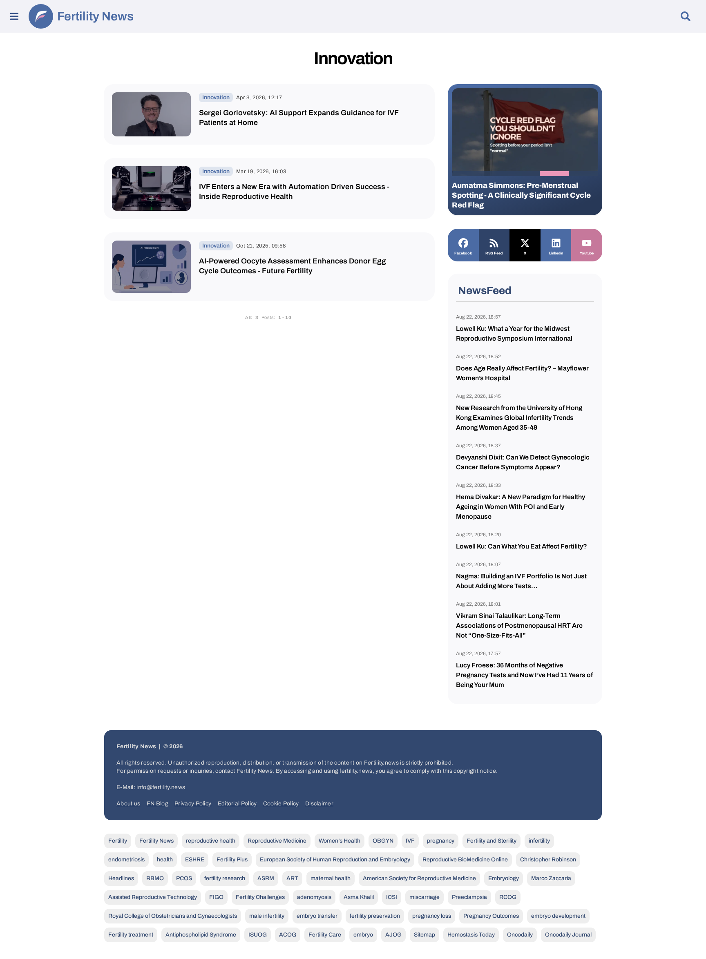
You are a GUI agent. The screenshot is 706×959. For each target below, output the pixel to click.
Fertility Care (324, 935)
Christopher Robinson (548, 859)
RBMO (155, 878)
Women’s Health (339, 841)
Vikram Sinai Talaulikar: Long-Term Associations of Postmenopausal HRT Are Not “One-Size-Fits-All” (519, 625)
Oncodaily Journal (568, 935)
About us (128, 804)
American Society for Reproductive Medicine (419, 878)
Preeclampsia (469, 897)
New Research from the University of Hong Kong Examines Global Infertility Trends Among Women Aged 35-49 (519, 417)
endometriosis (126, 859)
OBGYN (383, 841)
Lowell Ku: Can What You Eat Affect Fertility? (521, 546)
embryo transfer (317, 916)
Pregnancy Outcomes (491, 916)
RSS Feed (494, 253)
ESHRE (194, 859)
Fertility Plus (232, 859)
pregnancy (440, 841)
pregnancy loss (431, 916)
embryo (363, 935)
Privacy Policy (192, 804)
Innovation (216, 97)
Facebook (463, 253)
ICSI (391, 897)
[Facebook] (463, 242)
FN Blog (157, 804)
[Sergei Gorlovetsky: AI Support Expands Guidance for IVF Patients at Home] (151, 114)
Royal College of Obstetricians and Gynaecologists (172, 916)
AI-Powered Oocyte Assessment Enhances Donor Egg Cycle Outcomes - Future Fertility (292, 266)
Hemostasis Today (471, 935)
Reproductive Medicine (277, 841)
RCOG (507, 897)
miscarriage (424, 897)
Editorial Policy (237, 804)
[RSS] (494, 242)
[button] (466, 173)
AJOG (393, 935)
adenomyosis (314, 897)
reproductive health (210, 841)
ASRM (265, 878)
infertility (539, 841)
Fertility (117, 841)
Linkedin (556, 253)
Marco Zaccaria (551, 878)
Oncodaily (520, 935)
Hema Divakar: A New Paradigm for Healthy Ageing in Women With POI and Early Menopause (520, 506)
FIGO (216, 897)
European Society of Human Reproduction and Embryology (335, 859)
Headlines (121, 878)
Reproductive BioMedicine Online (465, 859)
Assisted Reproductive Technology (152, 897)
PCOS (184, 878)
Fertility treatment (130, 935)
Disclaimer (319, 804)
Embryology (503, 878)
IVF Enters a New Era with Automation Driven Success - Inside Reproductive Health (294, 192)
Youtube (587, 253)
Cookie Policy (281, 804)
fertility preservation (375, 916)
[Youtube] (586, 242)
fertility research (224, 878)
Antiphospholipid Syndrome (200, 935)
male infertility (266, 916)
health (165, 859)
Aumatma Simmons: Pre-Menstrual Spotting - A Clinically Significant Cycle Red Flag (521, 195)
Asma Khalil (359, 897)
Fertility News (95, 16)
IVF (410, 841)
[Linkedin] (556, 242)
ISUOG (257, 935)
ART (292, 878)
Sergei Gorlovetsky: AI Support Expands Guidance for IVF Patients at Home (298, 118)
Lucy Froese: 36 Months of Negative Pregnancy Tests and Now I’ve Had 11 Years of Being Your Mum (524, 675)
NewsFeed (485, 290)
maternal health (331, 878)
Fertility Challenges (260, 897)
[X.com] (525, 242)
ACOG (287, 935)
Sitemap (424, 935)
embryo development (558, 916)
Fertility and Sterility (491, 841)
